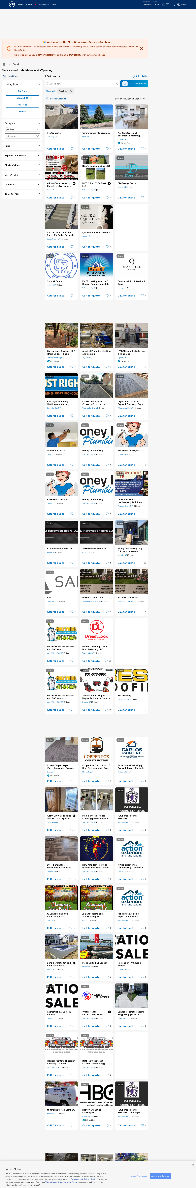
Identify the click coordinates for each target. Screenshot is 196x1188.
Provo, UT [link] (51, 552)
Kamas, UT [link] (86, 1116)
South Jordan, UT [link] (53, 239)
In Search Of (22, 98)
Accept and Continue (160, 1176)
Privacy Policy (90, 1179)
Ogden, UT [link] (122, 358)
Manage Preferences (138, 1176)
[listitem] (61, 128)
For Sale (22, 91)
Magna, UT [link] (122, 187)
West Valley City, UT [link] (90, 408)
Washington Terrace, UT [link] (91, 601)
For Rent (22, 104)
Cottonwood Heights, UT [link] (56, 358)
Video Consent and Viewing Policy (61, 1182)
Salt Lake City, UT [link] (89, 190)
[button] (37, 129)
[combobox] (22, 129)
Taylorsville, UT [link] (88, 358)
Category (8, 128)
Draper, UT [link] (122, 139)
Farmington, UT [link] (124, 699)
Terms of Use (77, 1179)
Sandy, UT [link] (86, 236)
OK (193, 1165)
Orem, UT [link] (86, 137)
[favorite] (71, 148)
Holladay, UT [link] (52, 137)
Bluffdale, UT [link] (52, 601)
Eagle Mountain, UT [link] (54, 822)
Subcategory (12, 136)
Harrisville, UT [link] (87, 772)
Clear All (50, 91)
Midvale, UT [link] (122, 555)
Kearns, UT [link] (86, 702)
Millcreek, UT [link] (52, 190)
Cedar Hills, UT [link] (123, 1018)
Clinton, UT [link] (51, 871)
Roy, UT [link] (50, 920)
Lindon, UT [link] (51, 285)
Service (22, 111)
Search (16, 64)
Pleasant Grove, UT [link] (125, 506)
